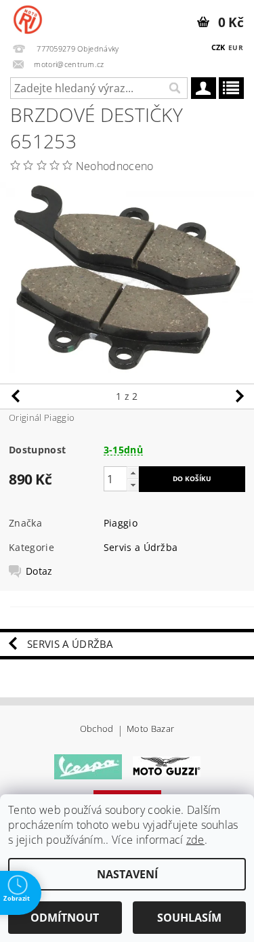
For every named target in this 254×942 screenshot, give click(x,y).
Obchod (97, 729)
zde (195, 839)
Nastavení (127, 874)
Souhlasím (189, 917)
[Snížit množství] (133, 484)
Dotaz (39, 571)
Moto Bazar (150, 729)
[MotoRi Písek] (27, 17)
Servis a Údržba (141, 547)
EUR (235, 47)
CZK (218, 47)
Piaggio (120, 522)
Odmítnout (64, 917)
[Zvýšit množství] (133, 472)
